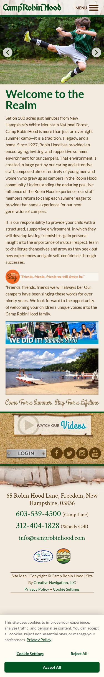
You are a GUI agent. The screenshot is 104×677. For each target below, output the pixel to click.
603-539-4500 (38, 513)
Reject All (79, 653)
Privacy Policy (36, 589)
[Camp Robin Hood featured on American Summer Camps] (62, 555)
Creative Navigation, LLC (55, 582)
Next (96, 52)
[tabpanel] (52, 50)
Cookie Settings (66, 589)
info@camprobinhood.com (52, 538)
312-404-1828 (37, 525)
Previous (7, 52)
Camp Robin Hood (32, 8)
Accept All (52, 667)
